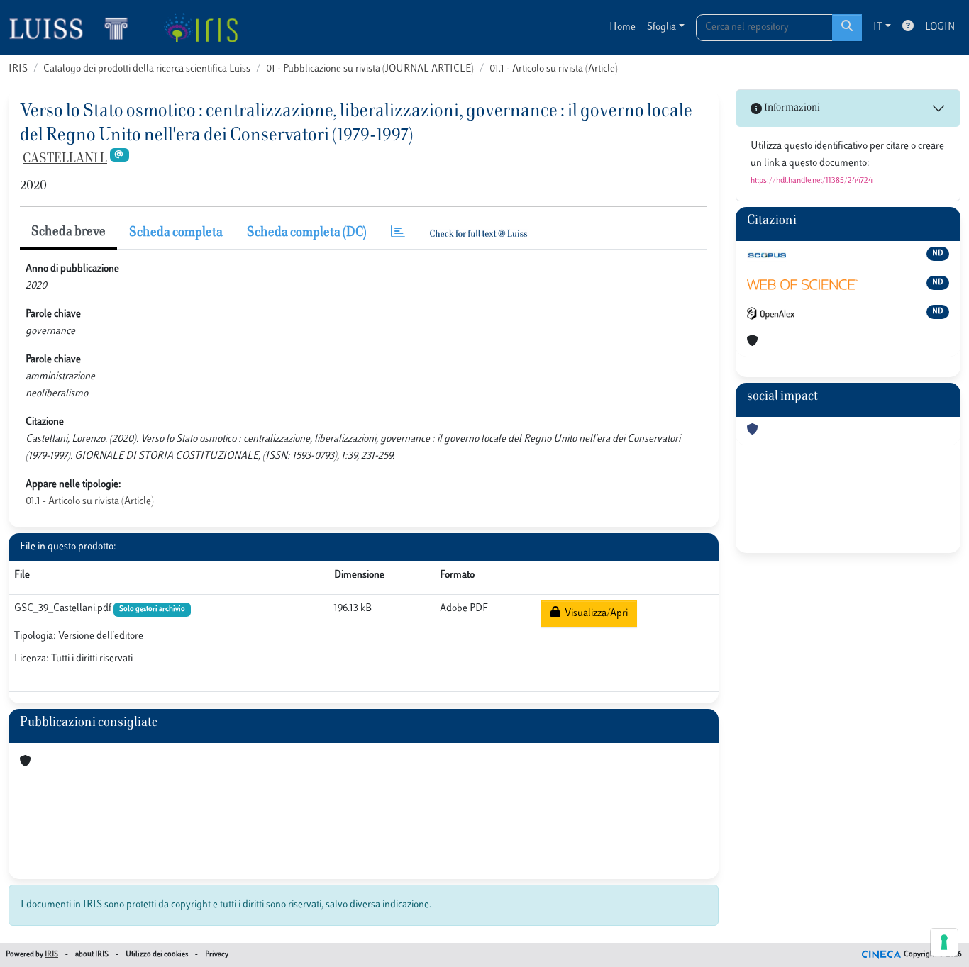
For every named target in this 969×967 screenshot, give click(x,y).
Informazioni (791, 108)
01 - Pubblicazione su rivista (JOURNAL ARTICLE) (370, 69)
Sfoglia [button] (661, 27)
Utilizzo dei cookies (157, 954)
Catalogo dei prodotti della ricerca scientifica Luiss (146, 69)
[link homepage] (74, 28)
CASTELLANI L (65, 159)
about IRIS (92, 954)
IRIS (18, 69)
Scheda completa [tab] (176, 233)
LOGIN (940, 27)
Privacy (216, 954)
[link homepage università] (200, 28)
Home (622, 27)
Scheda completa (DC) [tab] (307, 233)
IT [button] (877, 27)
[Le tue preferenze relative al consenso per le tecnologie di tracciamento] (944, 942)
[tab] (398, 233)
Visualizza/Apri (594, 613)
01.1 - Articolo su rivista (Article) (553, 69)
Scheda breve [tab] (68, 232)
